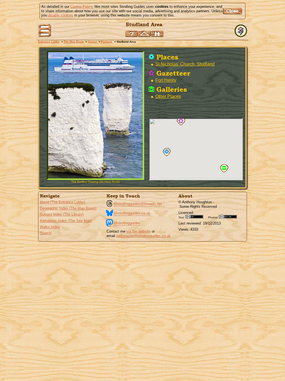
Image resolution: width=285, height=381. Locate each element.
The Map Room (74, 41)
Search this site (157, 33)
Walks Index (50, 227)
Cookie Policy (81, 6)
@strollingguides (127, 223)
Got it (233, 11)
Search (45, 233)
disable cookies (60, 15)
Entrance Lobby (49, 41)
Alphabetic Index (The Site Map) (66, 221)
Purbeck (106, 41)
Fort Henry (165, 80)
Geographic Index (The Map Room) (68, 208)
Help (131, 33)
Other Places (168, 96)
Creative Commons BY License (196, 216)
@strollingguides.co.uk (132, 213)
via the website (138, 231)
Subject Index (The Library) (61, 214)
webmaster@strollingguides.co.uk (143, 236)
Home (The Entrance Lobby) (62, 202)
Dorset (92, 41)
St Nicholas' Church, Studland (185, 64)
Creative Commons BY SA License (230, 216)
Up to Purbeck (144, 33)
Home (241, 31)
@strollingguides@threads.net (138, 204)
